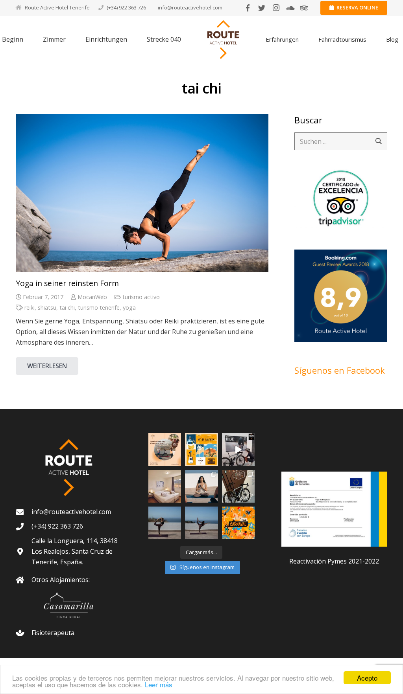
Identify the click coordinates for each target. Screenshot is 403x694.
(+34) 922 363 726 (126, 7)
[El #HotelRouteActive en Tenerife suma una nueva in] (164, 486)
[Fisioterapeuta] (23, 633)
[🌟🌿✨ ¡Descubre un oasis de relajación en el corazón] (164, 523)
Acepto (367, 678)
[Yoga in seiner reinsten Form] (142, 193)
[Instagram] (276, 8)
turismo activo (141, 297)
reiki (29, 307)
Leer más (158, 684)
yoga (129, 307)
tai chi (67, 307)
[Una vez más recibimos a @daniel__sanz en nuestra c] (238, 449)
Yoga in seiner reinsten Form (67, 283)
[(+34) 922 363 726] (23, 526)
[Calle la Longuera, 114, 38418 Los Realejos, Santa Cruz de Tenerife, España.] (23, 551)
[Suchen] (378, 141)
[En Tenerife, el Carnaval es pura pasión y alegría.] (238, 523)
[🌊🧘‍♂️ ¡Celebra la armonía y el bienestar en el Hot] (201, 523)
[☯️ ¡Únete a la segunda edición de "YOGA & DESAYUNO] (164, 449)
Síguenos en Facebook (339, 370)
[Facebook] (247, 8)
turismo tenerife (99, 307)
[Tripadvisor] (304, 8)
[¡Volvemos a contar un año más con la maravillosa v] (238, 486)
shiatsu (47, 307)
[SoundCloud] (290, 8)
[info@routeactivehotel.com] (23, 512)
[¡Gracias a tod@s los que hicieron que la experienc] (201, 486)
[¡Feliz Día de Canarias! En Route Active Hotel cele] (201, 449)
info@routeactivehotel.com (190, 7)
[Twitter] (262, 8)
